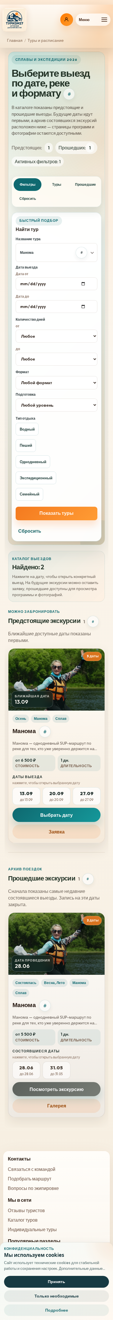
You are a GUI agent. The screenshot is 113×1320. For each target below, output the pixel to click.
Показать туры (56, 513)
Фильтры (27, 184)
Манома (24, 731)
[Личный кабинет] (66, 19)
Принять (56, 1281)
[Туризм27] (14, 19)
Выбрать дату (56, 815)
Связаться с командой (31, 1169)
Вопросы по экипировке (33, 1188)
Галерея (56, 1106)
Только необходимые (56, 1296)
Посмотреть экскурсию (57, 1089)
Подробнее (56, 1310)
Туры (56, 184)
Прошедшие (85, 184)
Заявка (57, 832)
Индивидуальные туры (32, 1229)
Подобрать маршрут (29, 1179)
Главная (15, 40)
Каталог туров (23, 1220)
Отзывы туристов (26, 1210)
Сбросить (27, 198)
